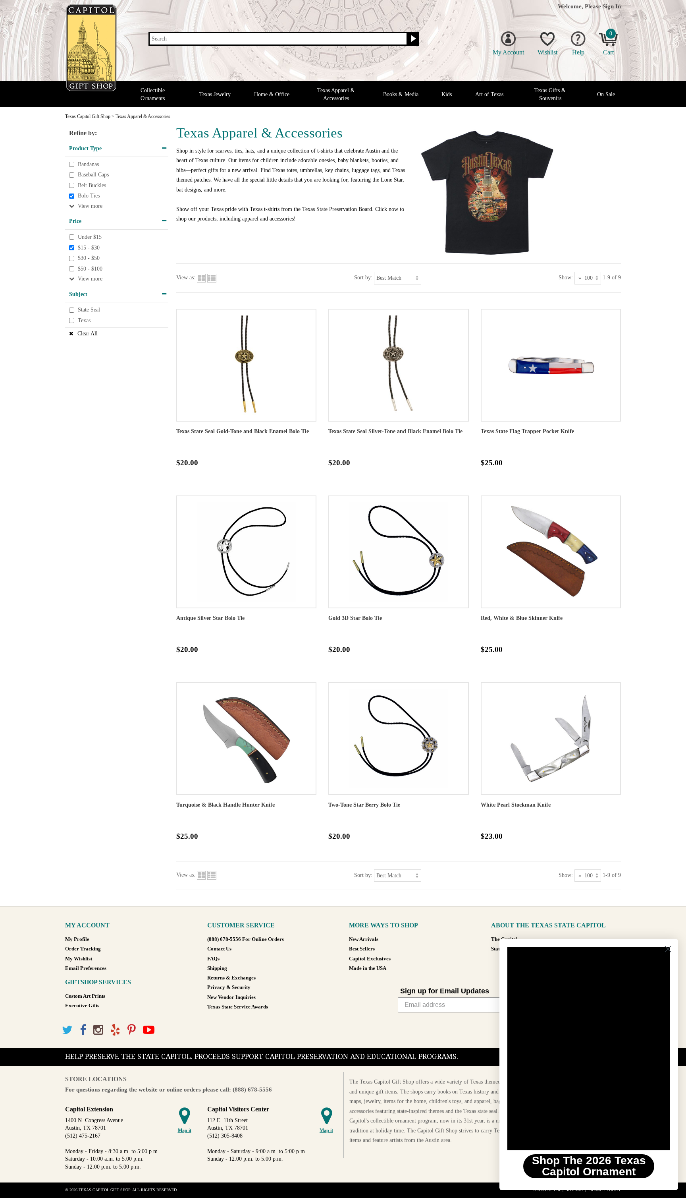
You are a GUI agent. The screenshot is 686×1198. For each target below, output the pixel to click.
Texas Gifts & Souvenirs (550, 94)
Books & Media (400, 94)
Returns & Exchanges (231, 978)
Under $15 (90, 237)
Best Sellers (362, 949)
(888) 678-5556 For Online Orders (245, 939)
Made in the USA (367, 968)
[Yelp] (115, 1030)
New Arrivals (363, 939)
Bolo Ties (89, 196)
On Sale (606, 94)
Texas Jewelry (215, 94)
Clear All (87, 334)
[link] (589, 1048)
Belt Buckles (92, 185)
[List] (211, 278)
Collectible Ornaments (153, 94)
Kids (446, 94)
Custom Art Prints (85, 996)
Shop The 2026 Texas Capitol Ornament (589, 1166)
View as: (185, 278)
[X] (67, 1030)
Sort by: (363, 278)
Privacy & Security (229, 987)
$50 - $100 (90, 269)
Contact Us (219, 949)
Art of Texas (489, 94)
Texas (84, 320)
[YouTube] (148, 1030)
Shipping (217, 968)
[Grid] (201, 278)
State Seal (89, 310)
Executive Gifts (82, 1005)
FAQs (213, 959)
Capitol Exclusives (370, 959)
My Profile (77, 939)
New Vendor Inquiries (231, 997)
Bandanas (88, 164)
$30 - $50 (89, 258)
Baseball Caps (93, 175)
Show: (566, 278)
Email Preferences (85, 968)
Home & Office (271, 94)
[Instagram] (98, 1030)
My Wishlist (78, 959)
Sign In (612, 6)
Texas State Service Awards (237, 1007)
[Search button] (412, 39)
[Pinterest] (132, 1030)
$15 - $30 (89, 248)
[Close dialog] (668, 949)
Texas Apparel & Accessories (336, 94)
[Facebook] (83, 1030)
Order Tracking (83, 949)
